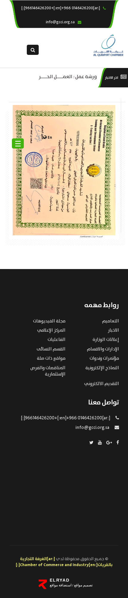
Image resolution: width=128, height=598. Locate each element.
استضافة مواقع (60, 585)
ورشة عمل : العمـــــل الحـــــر (68, 76)
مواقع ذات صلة (51, 358)
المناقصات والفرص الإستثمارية (47, 371)
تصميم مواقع (83, 585)
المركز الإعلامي (51, 330)
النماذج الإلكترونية (102, 368)
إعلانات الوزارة (106, 339)
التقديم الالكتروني (101, 383)
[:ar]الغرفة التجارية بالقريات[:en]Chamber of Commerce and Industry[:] (64, 562)
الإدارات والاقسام (103, 349)
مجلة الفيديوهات (49, 321)
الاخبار (113, 330)
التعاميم (110, 321)
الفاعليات (56, 339)
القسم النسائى (51, 349)
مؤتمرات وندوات (104, 358)
